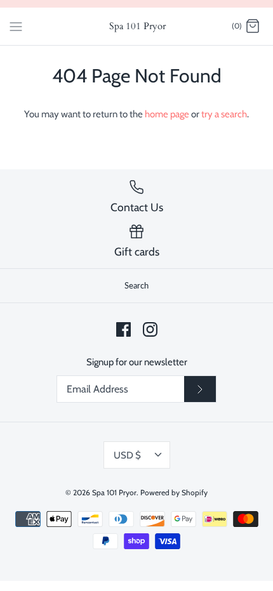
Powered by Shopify (174, 492)
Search (136, 285)
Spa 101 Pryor (114, 492)
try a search (224, 114)
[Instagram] (150, 329)
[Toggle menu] (16, 26)
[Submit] (200, 389)
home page (167, 114)
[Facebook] (123, 329)
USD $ (127, 455)
